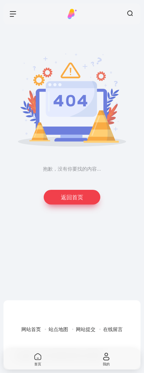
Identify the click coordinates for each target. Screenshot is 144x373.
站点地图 (58, 328)
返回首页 (72, 197)
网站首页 (31, 328)
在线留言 (113, 328)
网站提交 (85, 328)
